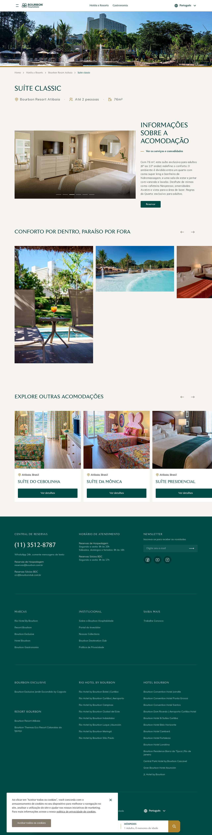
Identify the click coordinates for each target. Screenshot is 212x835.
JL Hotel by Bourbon (154, 774)
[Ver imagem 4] (78, 194)
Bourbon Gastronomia (27, 647)
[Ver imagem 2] (65, 194)
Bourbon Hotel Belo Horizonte (160, 724)
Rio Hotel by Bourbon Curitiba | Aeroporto (101, 698)
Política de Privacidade (91, 647)
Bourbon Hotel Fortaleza (157, 737)
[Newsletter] (191, 548)
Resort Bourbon (23, 627)
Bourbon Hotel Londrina (157, 744)
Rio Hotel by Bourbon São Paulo (96, 737)
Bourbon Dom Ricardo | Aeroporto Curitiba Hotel (170, 711)
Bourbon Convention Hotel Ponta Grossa (166, 698)
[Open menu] (17, 5)
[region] (75, 165)
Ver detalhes (48, 493)
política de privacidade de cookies (76, 812)
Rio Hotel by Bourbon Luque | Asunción (100, 724)
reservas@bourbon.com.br (29, 565)
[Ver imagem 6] (91, 194)
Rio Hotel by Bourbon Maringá (95, 731)
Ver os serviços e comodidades (164, 151)
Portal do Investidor (90, 627)
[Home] (32, 5)
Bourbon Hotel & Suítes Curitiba (161, 718)
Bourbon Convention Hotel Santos (162, 704)
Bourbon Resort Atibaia (27, 720)
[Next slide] (192, 232)
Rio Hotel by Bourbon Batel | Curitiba (98, 691)
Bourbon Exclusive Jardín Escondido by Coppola (40, 691)
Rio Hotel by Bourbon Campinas (96, 704)
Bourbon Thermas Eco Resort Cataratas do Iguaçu (38, 729)
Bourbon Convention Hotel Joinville (162, 691)
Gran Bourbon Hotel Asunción (160, 767)
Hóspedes (130, 824)
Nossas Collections (89, 634)
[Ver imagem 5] (85, 194)
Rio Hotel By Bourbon (26, 620)
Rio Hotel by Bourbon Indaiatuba (96, 718)
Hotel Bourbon (22, 640)
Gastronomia (120, 5)
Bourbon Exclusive (24, 634)
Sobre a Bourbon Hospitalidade (96, 620)
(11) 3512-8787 (35, 545)
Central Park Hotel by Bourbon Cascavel (165, 761)
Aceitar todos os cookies (31, 823)
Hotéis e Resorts (99, 5)
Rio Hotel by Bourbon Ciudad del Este (99, 711)
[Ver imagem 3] (72, 194)
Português (185, 5)
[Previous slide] (182, 232)
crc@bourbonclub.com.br (28, 575)
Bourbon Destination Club (93, 640)
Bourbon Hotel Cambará (157, 731)
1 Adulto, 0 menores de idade (141, 828)
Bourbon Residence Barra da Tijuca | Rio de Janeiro (167, 753)
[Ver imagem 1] (58, 194)
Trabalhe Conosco (153, 620)
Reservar (150, 204)
